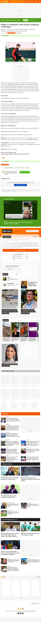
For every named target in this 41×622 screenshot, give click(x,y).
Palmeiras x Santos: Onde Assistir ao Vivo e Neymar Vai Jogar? (30, 534)
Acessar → (17, 274)
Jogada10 (17, 167)
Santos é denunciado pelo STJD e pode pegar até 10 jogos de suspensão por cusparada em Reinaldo (10, 553)
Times (25, 20)
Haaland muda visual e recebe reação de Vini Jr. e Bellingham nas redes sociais (13, 560)
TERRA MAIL (21, 1)
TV (26, 455)
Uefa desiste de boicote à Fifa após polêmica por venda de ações (9, 478)
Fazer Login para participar (20, 185)
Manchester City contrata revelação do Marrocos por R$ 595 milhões (13, 513)
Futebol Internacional (4, 476)
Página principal (6, 1)
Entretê (27, 447)
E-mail (36, 1)
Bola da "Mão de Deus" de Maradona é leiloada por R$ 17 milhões (33, 505)
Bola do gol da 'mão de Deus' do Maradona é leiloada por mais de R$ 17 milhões (30, 479)
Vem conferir (10, 269)
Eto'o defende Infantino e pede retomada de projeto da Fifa (8, 496)
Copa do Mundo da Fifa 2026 (8, 167)
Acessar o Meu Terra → (17, 231)
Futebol (27, 167)
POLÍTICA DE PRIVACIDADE (30, 611)
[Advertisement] (29, 513)
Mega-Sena (8, 432)
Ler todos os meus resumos (20, 250)
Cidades (7, 455)
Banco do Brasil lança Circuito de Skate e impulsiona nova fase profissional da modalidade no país (33, 561)
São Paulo (9, 566)
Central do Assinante (29, 1)
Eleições (7, 447)
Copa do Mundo (11, 84)
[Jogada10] (3, 158)
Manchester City (10, 510)
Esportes (22, 167)
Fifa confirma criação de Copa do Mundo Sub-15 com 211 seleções (13, 505)
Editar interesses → (35, 236)
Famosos (7, 424)
